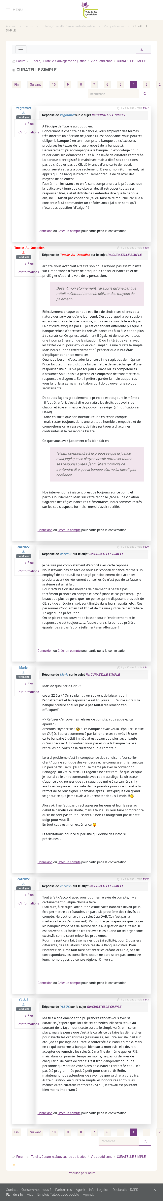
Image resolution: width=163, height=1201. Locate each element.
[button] (14, 10)
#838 (146, 247)
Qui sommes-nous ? (36, 1190)
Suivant (35, 84)
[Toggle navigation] (20, 49)
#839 (146, 546)
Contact (11, 1190)
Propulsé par (77, 1173)
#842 (146, 878)
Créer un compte (69, 231)
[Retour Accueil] (90, 10)
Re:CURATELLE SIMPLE (109, 115)
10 (54, 84)
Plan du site (14, 1194)
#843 (146, 999)
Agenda (88, 1194)
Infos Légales (99, 1190)
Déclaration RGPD (125, 1190)
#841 (146, 667)
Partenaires (63, 1190)
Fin (16, 84)
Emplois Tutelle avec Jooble (58, 1194)
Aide (30, 1194)
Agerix (80, 1190)
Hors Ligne (23, 117)
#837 (146, 107)
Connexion (45, 231)
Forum (90, 1173)
